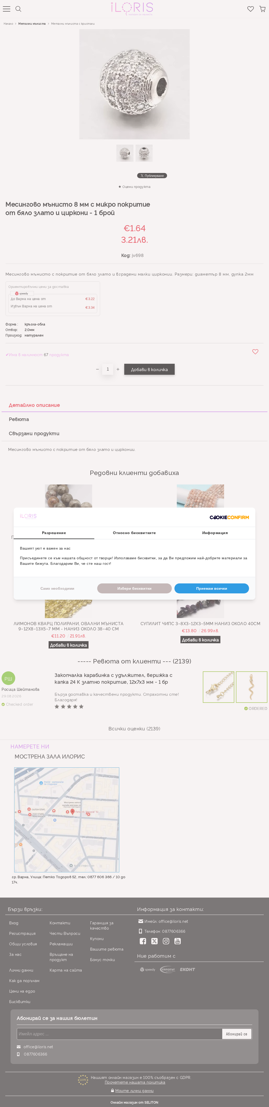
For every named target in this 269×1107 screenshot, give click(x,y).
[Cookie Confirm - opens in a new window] (229, 517)
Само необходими (57, 588)
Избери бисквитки (134, 588)
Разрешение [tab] (54, 533)
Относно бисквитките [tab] (134, 533)
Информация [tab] (215, 533)
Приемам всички (211, 588)
